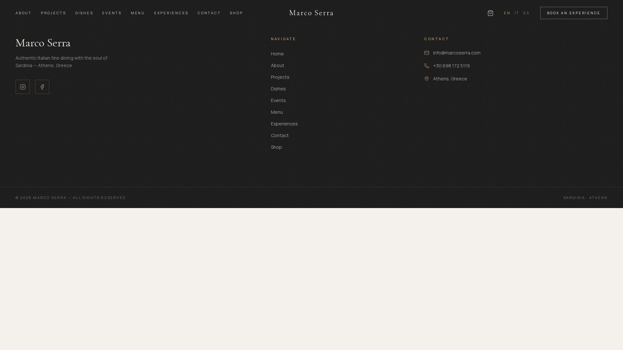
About (24, 12)
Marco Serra (311, 13)
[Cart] (490, 13)
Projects (53, 12)
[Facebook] (42, 87)
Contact (209, 12)
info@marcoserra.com (457, 53)
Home (277, 54)
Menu (138, 12)
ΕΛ (526, 12)
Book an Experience (574, 12)
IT (517, 12)
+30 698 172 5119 (451, 66)
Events (112, 12)
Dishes (84, 12)
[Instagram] (23, 87)
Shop (236, 12)
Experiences (171, 12)
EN (507, 12)
